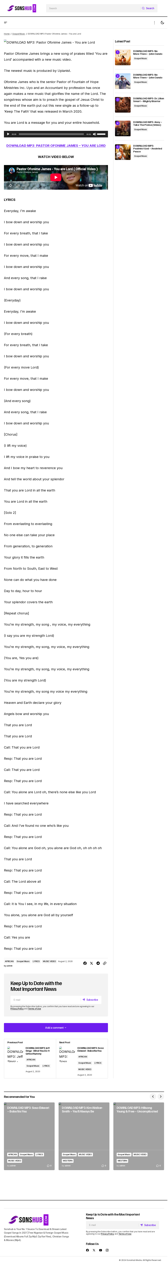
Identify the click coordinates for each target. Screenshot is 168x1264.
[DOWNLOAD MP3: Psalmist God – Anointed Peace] (123, 152)
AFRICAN (9, 961)
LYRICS (36, 961)
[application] (56, 134)
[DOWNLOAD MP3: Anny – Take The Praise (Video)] (123, 128)
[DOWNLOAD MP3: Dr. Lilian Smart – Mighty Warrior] (123, 105)
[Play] (8, 134)
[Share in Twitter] (91, 963)
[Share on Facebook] (85, 963)
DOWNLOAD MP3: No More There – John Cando (147, 52)
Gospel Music (18, 34)
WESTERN (67, 1160)
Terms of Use (34, 1008)
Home (7, 34)
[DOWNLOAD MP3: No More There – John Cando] (123, 57)
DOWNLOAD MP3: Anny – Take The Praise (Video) (147, 123)
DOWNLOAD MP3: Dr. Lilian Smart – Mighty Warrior (148, 100)
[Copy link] (104, 963)
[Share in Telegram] (98, 963)
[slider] (101, 134)
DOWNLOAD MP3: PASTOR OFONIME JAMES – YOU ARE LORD (56, 146)
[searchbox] (93, 8)
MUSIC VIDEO (49, 961)
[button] (6, 22)
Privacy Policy (17, 1008)
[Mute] (94, 134)
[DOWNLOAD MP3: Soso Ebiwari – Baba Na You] (29, 1136)
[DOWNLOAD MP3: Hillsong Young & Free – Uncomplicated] (138, 1136)
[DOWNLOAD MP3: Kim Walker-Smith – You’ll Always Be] (84, 1136)
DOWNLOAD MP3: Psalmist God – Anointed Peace (147, 148)
